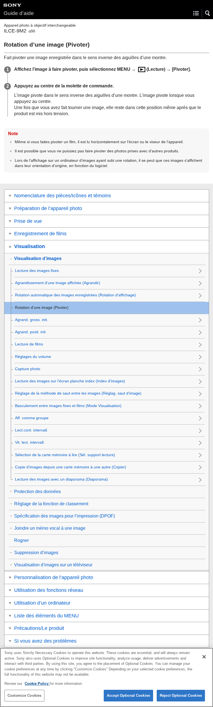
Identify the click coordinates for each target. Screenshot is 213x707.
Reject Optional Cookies (181, 695)
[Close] (204, 657)
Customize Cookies (24, 695)
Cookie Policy (37, 683)
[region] (106, 677)
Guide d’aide (19, 13)
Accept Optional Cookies (128, 695)
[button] (208, 13)
